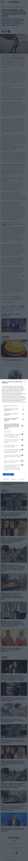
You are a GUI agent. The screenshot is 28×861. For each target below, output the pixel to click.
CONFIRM (8, 474)
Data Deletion (6, 479)
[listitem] (14, 406)
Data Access (14, 479)
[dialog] (14, 430)
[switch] (23, 409)
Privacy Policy (22, 479)
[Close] (25, 382)
